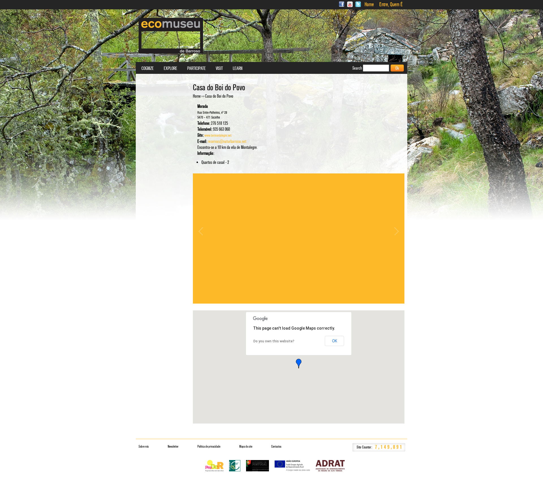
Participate (196, 68)
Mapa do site (245, 446)
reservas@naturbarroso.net (227, 141)
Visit (219, 68)
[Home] (171, 35)
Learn (237, 68)
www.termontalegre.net (217, 135)
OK (334, 341)
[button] (298, 363)
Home (369, 4)
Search (357, 68)
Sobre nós (144, 446)
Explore (170, 68)
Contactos (276, 446)
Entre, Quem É (391, 4)
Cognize (147, 68)
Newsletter (173, 446)
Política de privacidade (208, 446)
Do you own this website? (273, 341)
